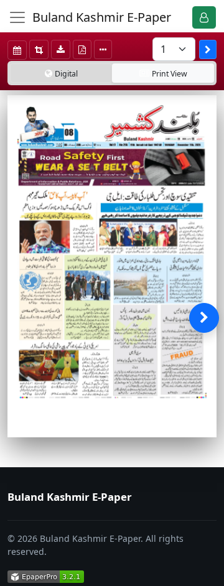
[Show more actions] (103, 49)
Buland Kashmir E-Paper (101, 17)
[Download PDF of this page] (82, 49)
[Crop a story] (39, 49)
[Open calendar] (17, 50)
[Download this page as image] (60, 49)
